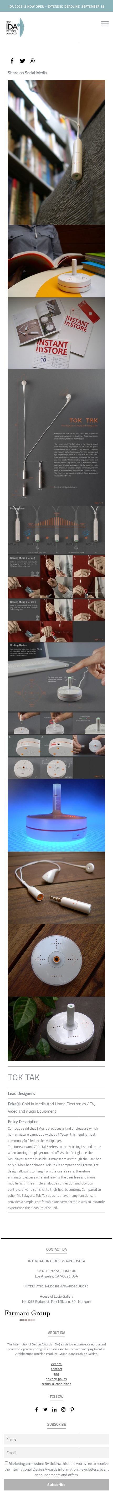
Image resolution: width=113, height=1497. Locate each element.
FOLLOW (56, 1397)
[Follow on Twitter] (47, 1409)
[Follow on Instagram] (65, 1409)
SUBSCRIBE (56, 1424)
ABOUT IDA (56, 1333)
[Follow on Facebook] (38, 1409)
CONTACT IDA (56, 1249)
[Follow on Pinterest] (74, 1409)
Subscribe (56, 1484)
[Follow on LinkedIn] (56, 1409)
